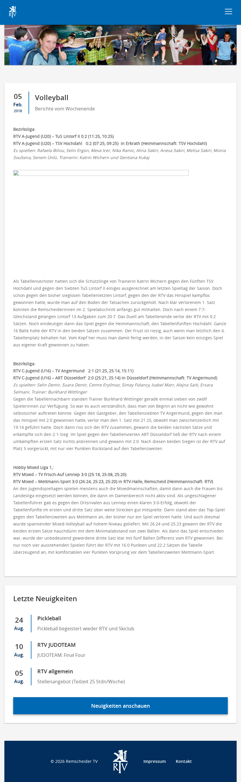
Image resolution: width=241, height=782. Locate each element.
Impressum (154, 761)
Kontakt (184, 761)
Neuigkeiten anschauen (120, 705)
